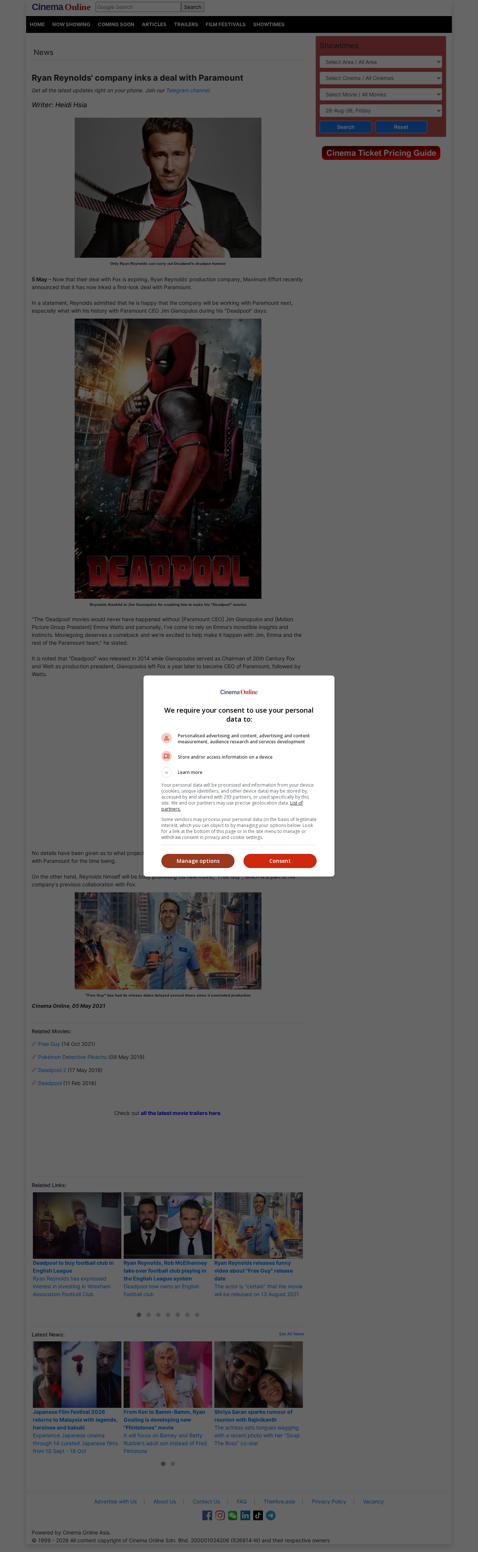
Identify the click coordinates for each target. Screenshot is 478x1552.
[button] (239, 772)
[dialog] (239, 776)
